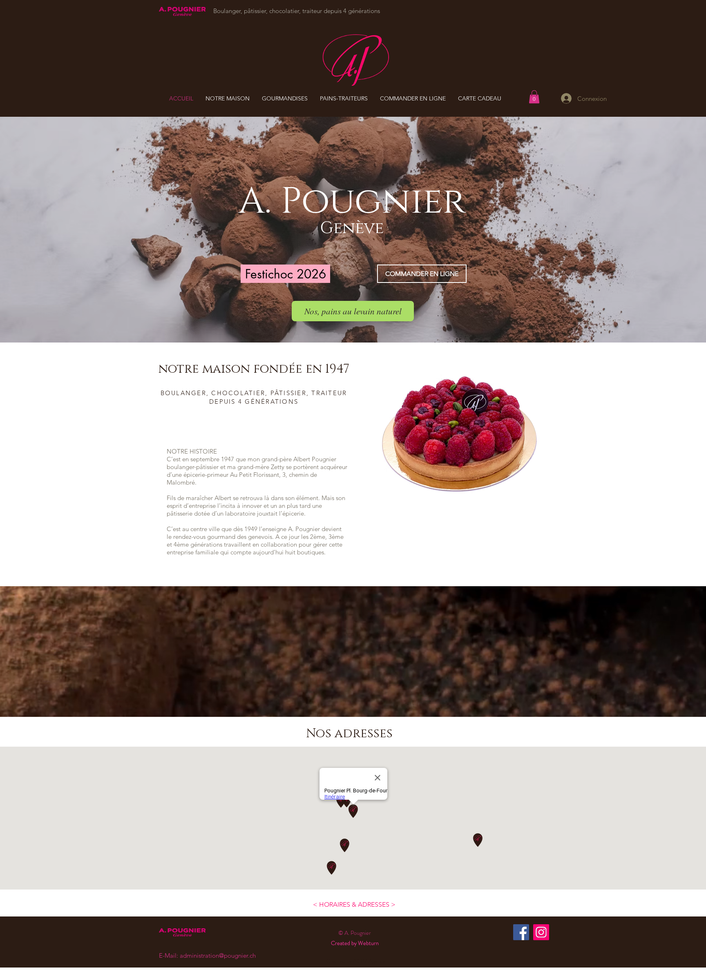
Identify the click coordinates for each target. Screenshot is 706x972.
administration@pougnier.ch (218, 955)
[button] (534, 96)
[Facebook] (521, 932)
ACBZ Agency (369, 961)
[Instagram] (541, 932)
